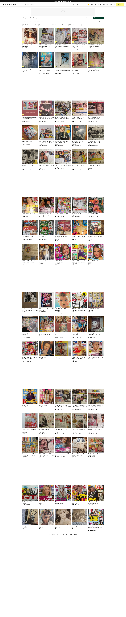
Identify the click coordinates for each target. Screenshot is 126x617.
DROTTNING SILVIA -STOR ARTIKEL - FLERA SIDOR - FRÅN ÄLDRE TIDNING (95, 406)
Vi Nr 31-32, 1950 (75, 526)
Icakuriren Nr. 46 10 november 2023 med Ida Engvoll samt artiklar (62, 142)
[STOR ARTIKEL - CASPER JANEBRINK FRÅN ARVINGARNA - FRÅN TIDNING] (63, 36)
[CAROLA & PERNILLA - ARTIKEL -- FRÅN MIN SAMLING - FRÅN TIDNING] (79, 36)
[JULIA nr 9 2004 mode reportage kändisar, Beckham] (63, 252)
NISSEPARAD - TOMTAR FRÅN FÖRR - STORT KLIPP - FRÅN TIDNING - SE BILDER (78, 430)
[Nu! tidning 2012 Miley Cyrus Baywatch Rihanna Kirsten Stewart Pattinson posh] (96, 517)
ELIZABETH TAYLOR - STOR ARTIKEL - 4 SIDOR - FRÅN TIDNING (63, 406)
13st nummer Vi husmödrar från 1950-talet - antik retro (78, 454)
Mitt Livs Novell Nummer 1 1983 (62, 453)
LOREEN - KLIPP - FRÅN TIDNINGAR (63, 165)
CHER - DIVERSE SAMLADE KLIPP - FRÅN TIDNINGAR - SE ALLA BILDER (79, 406)
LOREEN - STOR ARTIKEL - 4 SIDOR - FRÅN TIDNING (46, 166)
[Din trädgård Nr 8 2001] (46, 227)
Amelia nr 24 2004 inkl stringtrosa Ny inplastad (29, 430)
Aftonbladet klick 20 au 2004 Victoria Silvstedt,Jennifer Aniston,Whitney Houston (45, 333)
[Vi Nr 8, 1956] (63, 517)
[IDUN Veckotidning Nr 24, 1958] (30, 60)
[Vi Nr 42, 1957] (46, 517)
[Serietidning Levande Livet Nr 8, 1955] (96, 227)
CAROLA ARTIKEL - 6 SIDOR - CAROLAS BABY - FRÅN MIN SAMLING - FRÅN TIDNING (94, 166)
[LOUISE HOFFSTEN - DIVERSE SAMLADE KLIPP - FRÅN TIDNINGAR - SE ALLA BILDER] (63, 108)
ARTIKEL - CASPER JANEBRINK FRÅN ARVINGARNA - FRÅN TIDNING (45, 45)
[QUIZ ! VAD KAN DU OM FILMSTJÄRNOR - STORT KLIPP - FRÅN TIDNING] (46, 420)
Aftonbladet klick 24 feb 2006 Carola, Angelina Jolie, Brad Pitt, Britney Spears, (46, 214)
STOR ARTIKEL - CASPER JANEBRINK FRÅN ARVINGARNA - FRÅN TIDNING (62, 45)
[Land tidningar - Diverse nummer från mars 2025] (30, 324)
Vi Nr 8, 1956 (58, 526)
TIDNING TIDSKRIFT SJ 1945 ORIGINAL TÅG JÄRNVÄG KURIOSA (62, 70)
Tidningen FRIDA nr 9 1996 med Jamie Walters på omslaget (46, 70)
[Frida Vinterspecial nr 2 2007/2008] (96, 348)
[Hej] (63, 348)
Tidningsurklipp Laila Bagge (28, 501)
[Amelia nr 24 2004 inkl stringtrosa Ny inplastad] (30, 420)
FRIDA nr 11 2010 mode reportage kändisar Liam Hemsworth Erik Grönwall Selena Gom (79, 261)
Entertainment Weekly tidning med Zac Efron (46, 261)
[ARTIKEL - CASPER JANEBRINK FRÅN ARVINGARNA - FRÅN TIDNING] (46, 36)
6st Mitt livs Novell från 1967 (94, 453)
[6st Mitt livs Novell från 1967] (96, 445)
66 (71, 534)
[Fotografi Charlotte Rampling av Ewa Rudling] (30, 36)
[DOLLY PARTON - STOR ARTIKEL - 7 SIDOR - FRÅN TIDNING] (96, 36)
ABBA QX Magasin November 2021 (46, 308)
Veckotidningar (27, 21)
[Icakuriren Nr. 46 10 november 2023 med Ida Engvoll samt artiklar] (63, 132)
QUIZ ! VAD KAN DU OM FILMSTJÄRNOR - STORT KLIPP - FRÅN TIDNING (46, 430)
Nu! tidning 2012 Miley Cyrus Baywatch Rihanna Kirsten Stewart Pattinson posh (95, 526)
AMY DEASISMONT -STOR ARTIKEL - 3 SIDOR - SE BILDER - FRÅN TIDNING (46, 118)
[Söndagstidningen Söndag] (79, 493)
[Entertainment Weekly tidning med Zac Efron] (46, 252)
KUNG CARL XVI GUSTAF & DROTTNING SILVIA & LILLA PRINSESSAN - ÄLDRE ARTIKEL (94, 142)
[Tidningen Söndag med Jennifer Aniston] (46, 493)
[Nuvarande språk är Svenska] (88, 4)
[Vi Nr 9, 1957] (30, 517)
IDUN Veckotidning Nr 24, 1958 (29, 69)
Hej (56, 357)
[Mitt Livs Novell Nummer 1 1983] (63, 445)
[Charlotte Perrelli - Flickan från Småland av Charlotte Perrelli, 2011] (30, 300)
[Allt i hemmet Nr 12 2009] (79, 205)
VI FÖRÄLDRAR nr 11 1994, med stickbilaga (62, 309)
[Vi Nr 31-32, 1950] (79, 517)
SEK (92, 4)
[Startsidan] (12, 4)
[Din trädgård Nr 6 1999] (96, 205)
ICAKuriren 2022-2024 (27, 141)
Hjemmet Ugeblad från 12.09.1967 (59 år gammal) (79, 70)
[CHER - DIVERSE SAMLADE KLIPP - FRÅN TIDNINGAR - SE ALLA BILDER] (79, 396)
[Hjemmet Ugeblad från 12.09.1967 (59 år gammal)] (79, 60)
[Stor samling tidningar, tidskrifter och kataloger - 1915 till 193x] (30, 445)
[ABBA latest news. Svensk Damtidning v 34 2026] (96, 493)
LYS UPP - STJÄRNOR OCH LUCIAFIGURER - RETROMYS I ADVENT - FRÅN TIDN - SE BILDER (62, 430)
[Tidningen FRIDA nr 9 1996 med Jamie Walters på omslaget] (46, 60)
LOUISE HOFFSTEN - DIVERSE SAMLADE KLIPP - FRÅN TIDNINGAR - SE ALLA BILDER (63, 118)
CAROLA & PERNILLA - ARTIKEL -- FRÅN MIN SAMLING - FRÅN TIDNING (79, 45)
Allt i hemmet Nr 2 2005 (27, 236)
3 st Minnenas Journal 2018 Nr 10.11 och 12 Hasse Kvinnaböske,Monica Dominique (62, 333)
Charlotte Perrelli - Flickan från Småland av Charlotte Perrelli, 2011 (30, 309)
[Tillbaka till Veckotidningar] (23, 21)
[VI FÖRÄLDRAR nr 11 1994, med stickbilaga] (63, 300)
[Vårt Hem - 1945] (46, 348)
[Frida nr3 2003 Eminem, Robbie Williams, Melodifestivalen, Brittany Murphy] (79, 227)
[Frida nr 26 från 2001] (46, 396)
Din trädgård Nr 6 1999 (93, 213)
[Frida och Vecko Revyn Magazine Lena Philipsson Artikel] (30, 348)
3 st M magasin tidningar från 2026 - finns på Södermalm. (30, 118)
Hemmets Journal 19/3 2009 (61, 213)
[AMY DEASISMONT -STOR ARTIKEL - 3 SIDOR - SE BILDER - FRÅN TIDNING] (46, 108)
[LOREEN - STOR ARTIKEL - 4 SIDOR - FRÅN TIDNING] (46, 156)
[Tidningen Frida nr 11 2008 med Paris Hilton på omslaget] (79, 348)
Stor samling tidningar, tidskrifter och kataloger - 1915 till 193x (29, 454)
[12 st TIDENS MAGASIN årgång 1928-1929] (96, 300)
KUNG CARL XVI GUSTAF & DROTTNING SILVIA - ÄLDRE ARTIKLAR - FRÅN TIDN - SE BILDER (30, 166)
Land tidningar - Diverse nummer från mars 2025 (29, 333)
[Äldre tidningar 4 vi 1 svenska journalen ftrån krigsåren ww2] (96, 324)
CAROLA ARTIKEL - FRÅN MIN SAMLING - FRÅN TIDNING (78, 118)
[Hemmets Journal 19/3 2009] (63, 205)
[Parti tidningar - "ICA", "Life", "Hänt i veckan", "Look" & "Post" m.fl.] (46, 132)
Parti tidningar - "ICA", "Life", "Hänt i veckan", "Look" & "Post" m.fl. (46, 142)
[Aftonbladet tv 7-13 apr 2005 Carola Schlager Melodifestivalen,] (30, 205)
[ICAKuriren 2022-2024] (30, 132)
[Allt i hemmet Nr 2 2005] (30, 227)
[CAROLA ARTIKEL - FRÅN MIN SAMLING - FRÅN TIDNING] (79, 108)
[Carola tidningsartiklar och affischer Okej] (79, 324)
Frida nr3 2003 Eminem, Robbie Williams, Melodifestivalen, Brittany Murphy (79, 237)
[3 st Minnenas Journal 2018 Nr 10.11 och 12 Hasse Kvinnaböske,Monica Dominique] (63, 324)
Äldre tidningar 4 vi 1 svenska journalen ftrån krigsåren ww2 (94, 333)
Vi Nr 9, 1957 (25, 526)
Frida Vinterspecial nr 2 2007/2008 (95, 357)
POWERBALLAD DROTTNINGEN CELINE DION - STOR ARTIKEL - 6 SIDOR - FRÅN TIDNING (95, 430)
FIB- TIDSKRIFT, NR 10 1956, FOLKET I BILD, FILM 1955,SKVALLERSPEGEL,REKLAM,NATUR (79, 142)
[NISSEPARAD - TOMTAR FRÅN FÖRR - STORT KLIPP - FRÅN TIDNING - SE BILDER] (79, 420)
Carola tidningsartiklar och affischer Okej (77, 333)
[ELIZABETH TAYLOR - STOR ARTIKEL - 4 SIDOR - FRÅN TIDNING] (63, 396)
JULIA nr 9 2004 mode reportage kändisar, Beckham (62, 261)
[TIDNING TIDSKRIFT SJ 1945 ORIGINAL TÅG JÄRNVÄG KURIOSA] (63, 60)
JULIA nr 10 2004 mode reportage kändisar (95, 261)
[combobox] (49, 4)
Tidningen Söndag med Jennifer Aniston (46, 502)
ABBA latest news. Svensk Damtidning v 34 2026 (93, 502)
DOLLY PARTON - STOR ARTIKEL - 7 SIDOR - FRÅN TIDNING (95, 45)
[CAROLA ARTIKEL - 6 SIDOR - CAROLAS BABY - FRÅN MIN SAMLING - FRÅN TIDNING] (96, 156)
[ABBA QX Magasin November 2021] (46, 300)
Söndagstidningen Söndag (77, 501)
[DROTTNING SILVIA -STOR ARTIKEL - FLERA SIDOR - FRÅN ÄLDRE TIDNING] (96, 396)
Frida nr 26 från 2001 (43, 405)
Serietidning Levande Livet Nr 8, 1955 (95, 237)
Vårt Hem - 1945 (42, 357)
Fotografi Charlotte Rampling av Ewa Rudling (29, 45)
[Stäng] (125, 1)
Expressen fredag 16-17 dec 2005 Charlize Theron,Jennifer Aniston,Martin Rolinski (95, 70)
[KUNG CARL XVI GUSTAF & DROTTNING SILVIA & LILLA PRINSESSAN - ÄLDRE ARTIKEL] (96, 132)
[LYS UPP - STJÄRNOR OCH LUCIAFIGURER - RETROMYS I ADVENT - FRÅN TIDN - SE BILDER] (63, 420)
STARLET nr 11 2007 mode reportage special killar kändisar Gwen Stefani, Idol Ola (79, 309)
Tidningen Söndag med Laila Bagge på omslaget (61, 502)
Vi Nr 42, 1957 (42, 526)
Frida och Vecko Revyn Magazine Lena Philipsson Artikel (29, 358)
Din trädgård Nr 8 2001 (44, 236)
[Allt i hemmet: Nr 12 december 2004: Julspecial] (63, 227)
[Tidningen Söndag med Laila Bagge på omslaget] (63, 493)
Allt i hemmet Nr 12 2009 (77, 213)
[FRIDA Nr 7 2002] (30, 396)
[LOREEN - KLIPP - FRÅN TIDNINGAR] (63, 156)
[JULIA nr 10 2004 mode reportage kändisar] (96, 252)
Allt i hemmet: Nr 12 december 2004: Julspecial (61, 237)
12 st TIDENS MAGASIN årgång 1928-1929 (94, 309)
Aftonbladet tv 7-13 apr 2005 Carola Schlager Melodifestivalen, (29, 214)
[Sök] (73, 4)
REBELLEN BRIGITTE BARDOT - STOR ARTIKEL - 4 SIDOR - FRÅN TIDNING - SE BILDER (46, 454)
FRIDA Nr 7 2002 (26, 405)
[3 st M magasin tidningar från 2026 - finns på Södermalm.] (30, 108)
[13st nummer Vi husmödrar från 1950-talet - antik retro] (79, 445)
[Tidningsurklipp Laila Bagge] (30, 493)
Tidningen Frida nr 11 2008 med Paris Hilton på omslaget (79, 358)
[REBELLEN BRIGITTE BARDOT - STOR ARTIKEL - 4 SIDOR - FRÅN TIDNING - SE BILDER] (46, 445)
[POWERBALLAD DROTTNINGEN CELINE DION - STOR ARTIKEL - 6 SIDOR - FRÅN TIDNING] (96, 420)
